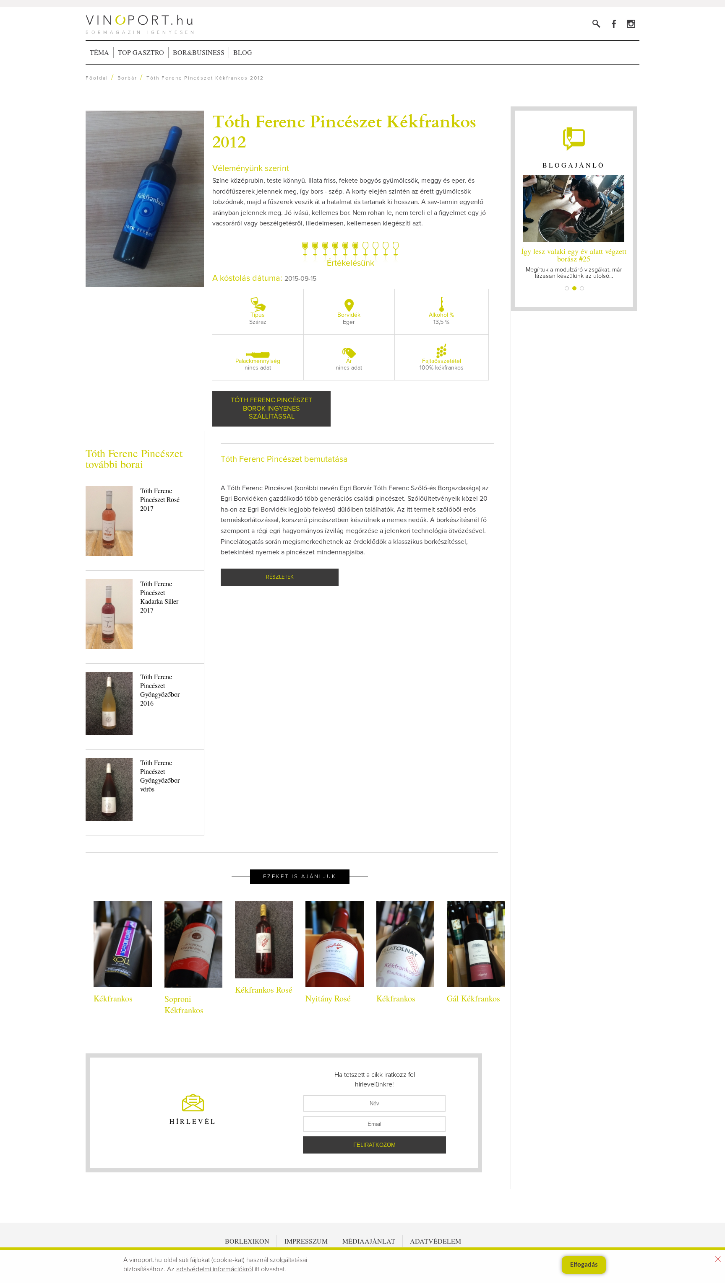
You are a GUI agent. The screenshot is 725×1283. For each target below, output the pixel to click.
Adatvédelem (435, 1240)
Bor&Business (198, 52)
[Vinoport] (630, 23)
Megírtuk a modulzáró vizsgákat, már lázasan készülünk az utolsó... (573, 262)
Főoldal (97, 78)
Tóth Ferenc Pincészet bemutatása (284, 459)
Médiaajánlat (368, 1240)
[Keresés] (596, 23)
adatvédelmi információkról (214, 1269)
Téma (99, 52)
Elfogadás (583, 1265)
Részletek (280, 577)
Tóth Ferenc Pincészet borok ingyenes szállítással (271, 408)
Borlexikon (247, 1240)
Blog (242, 52)
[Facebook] (613, 23)
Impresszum (306, 1240)
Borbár (127, 78)
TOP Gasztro (141, 52)
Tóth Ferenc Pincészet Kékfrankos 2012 (344, 131)
